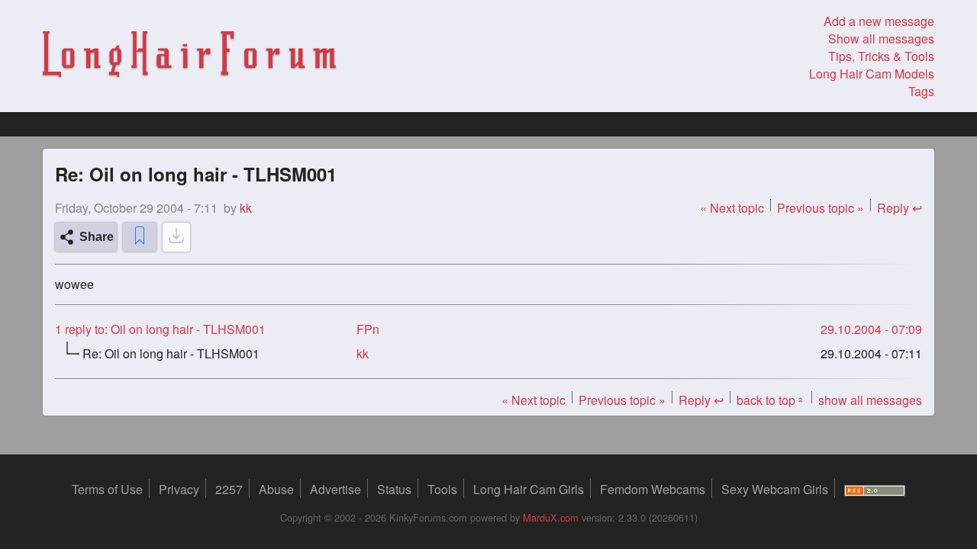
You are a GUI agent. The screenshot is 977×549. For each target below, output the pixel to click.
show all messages (870, 400)
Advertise (335, 489)
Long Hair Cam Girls (528, 489)
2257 (229, 489)
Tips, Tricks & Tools (881, 56)
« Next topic (732, 208)
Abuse (276, 489)
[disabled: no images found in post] (176, 237)
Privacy (179, 489)
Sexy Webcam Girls (774, 489)
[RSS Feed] (874, 489)
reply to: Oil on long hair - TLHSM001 (160, 329)
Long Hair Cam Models (871, 73)
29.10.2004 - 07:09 (871, 329)
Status (394, 489)
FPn (367, 329)
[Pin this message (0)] (139, 237)
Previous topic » (820, 208)
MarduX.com (551, 517)
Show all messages (881, 38)
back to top (771, 400)
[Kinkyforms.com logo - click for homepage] (189, 56)
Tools (442, 489)
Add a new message (879, 21)
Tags (921, 91)
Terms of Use (107, 489)
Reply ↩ (899, 208)
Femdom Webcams (652, 489)
